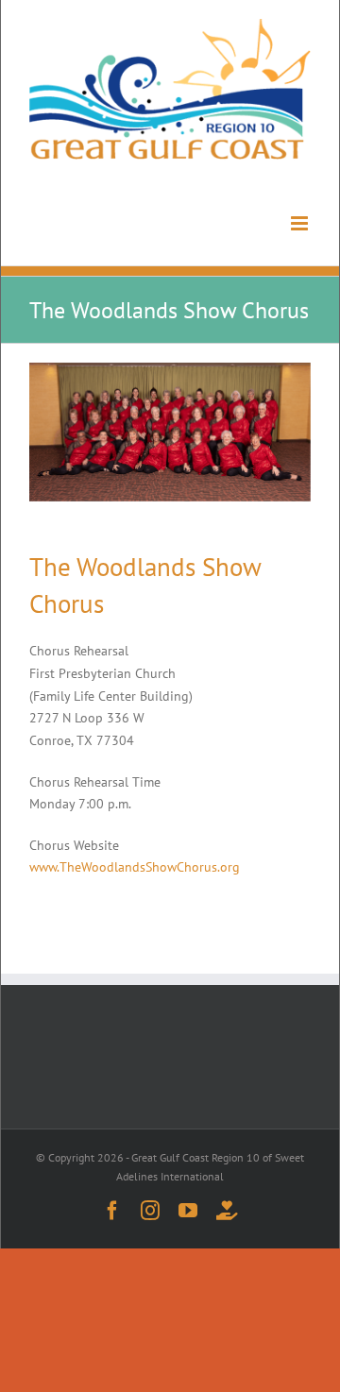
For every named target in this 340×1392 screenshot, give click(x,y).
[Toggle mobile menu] (292, 229)
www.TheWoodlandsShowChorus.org (134, 866)
